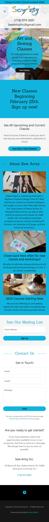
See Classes (24, 70)
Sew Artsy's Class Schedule (24, 148)
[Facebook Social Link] (24, 492)
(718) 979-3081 (24, 20)
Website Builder (32, 512)
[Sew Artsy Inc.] (25, 11)
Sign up (24, 338)
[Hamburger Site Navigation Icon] (4, 11)
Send (24, 408)
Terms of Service (29, 419)
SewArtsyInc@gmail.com (24, 24)
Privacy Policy (14, 419)
